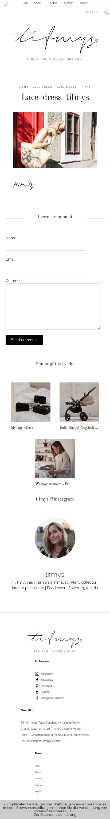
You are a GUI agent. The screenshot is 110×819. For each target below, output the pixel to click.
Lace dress (42, 87)
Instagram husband (52, 698)
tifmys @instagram (55, 499)
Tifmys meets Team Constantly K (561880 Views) (51, 722)
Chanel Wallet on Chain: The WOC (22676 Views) (51, 728)
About (38, 3)
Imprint (84, 3)
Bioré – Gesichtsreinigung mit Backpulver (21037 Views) (55, 734)
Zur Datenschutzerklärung (55, 815)
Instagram (47, 673)
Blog (25, 3)
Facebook (47, 679)
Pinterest (46, 685)
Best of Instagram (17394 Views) (40, 741)
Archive (68, 3)
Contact (52, 3)
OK (72, 811)
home (24, 87)
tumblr (45, 692)
